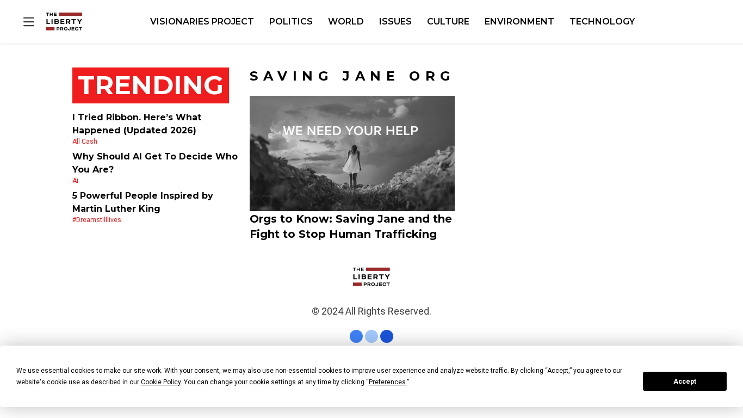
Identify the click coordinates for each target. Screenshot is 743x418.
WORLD (346, 21)
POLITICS (291, 21)
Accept (684, 381)
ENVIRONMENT (519, 21)
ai (75, 181)
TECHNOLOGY (602, 21)
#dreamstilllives (96, 220)
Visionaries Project (202, 21)
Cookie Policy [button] (161, 382)
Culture (448, 21)
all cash (84, 141)
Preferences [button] (387, 382)
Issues (395, 21)
